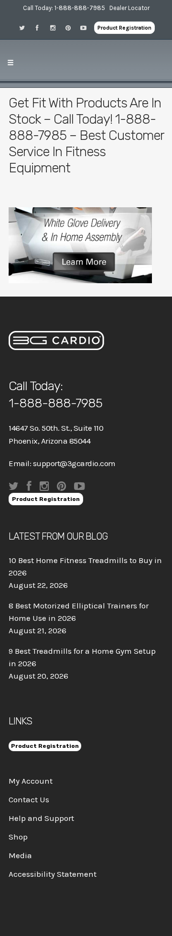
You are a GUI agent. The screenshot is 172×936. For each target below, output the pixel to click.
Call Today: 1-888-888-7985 (64, 7)
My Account (31, 781)
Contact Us (29, 799)
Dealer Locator (129, 7)
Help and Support (41, 818)
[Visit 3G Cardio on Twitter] (25, 27)
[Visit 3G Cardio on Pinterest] (71, 27)
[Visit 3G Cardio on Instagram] (56, 27)
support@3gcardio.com (74, 463)
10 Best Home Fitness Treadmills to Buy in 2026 (85, 566)
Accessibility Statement (53, 874)
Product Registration (124, 27)
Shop (18, 836)
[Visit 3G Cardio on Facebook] (40, 27)
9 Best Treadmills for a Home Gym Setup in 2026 (82, 657)
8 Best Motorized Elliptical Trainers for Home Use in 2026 (79, 612)
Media (20, 855)
